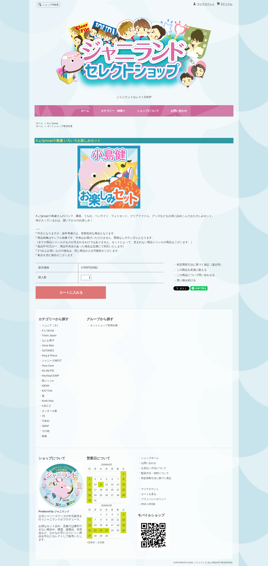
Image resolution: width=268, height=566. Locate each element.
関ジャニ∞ (48, 380)
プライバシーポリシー (153, 499)
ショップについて (148, 110)
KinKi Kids (48, 400)
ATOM (151, 504)
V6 (43, 415)
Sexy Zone (48, 365)
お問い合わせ (179, 110)
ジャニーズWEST (52, 360)
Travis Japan (49, 335)
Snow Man (48, 345)
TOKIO (45, 421)
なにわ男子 (48, 340)
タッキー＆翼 (49, 410)
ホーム (85, 110)
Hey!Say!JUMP (50, 375)
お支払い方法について (153, 468)
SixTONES (48, 350)
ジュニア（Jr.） (50, 325)
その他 (45, 431)
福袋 (44, 436)
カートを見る (148, 494)
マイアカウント (206, 4)
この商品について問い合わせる (196, 275)
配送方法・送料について (155, 473)
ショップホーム (150, 458)
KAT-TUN (47, 390)
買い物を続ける (186, 280)
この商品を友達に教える (192, 269)
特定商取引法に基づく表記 (156, 478)
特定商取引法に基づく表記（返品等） (200, 264)
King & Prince (49, 355)
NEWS (45, 385)
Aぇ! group (52, 123)
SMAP (45, 426)
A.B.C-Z (46, 405)
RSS (143, 504)
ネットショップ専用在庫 (59, 126)
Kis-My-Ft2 (48, 370)
